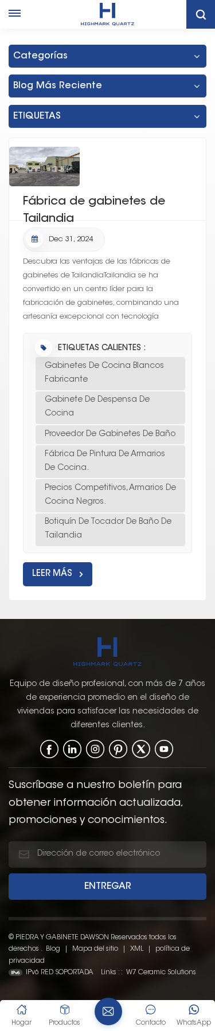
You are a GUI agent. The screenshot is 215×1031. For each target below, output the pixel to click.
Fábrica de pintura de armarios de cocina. (105, 461)
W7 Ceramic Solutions (161, 972)
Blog (53, 949)
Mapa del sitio (96, 949)
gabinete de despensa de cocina (97, 407)
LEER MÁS (52, 574)
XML (136, 949)
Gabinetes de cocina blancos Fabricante (104, 373)
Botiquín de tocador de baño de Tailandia (108, 529)
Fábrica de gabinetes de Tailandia (94, 208)
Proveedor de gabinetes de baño (110, 434)
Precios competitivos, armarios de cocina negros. (110, 495)
